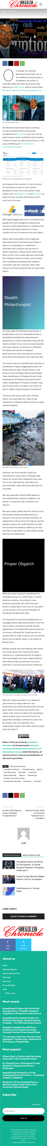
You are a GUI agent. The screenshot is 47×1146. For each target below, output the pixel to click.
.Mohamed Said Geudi (17, 766)
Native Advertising (10, 775)
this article (21, 134)
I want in (23, 1118)
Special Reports (15, 40)
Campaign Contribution (12, 769)
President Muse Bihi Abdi (12, 781)
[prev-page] (4, 900)
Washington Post (21, 194)
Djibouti (39, 769)
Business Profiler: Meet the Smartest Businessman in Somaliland (35, 814)
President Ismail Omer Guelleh (14, 778)
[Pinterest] (16, 63)
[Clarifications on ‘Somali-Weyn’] (9, 891)
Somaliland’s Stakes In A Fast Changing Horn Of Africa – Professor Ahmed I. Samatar (23, 1075)
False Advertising (10, 772)
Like (7, 939)
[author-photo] (24, 840)
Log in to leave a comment (23, 916)
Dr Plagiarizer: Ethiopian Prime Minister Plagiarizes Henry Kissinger (21, 1065)
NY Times (37, 194)
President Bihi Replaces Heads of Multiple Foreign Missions (12, 813)
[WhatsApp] (22, 63)
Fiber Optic (22, 772)
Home (3, 11)
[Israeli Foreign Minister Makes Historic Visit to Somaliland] (9, 879)
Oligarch (22, 775)
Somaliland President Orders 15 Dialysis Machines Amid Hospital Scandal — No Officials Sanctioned (22, 1020)
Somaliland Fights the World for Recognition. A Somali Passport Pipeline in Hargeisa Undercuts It (22, 1011)
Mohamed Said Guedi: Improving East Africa (22, 90)
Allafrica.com (19, 87)
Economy (11, 11)
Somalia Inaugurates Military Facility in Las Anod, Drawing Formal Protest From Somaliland (21, 1030)
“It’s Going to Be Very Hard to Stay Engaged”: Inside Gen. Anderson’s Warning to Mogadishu (22, 1039)
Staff (23, 843)
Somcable (37, 781)
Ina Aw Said (32, 772)
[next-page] (8, 900)
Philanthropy (32, 775)
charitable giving (28, 769)
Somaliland (27, 781)
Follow (23, 939)
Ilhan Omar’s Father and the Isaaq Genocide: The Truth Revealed (22, 1057)
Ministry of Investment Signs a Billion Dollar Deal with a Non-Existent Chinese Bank (20, 1084)
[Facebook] (5, 63)
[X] (10, 63)
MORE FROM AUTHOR (31, 855)
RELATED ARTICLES (12, 855)
